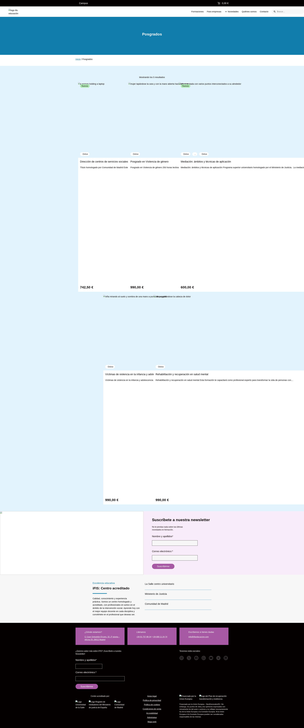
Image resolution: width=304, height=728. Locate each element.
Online (161, 367)
